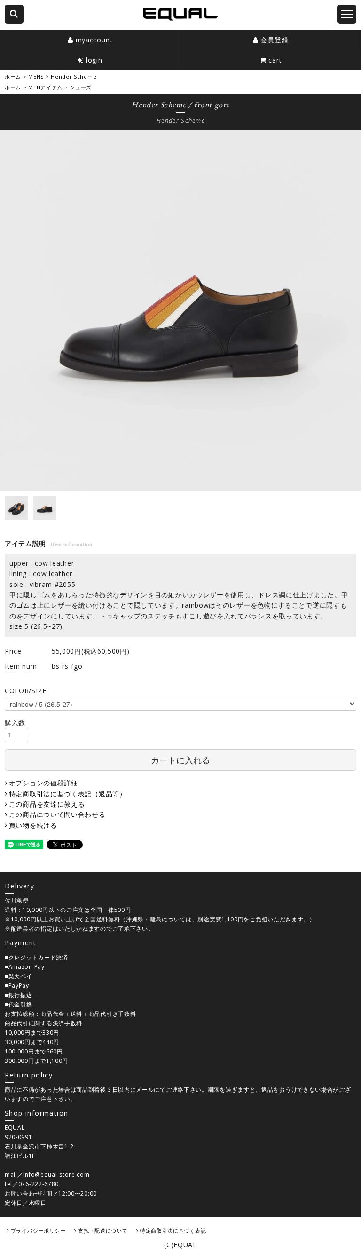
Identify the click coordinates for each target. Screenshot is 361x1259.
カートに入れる (180, 759)
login (94, 59)
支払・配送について (102, 1230)
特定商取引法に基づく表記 (173, 1230)
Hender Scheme (73, 76)
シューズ (81, 87)
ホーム (13, 76)
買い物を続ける (33, 825)
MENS (36, 76)
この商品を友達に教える (47, 804)
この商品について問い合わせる (57, 814)
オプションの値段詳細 (43, 782)
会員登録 (274, 39)
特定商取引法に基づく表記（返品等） (67, 793)
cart (275, 59)
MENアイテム (45, 87)
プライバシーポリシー (38, 1230)
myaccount (94, 39)
